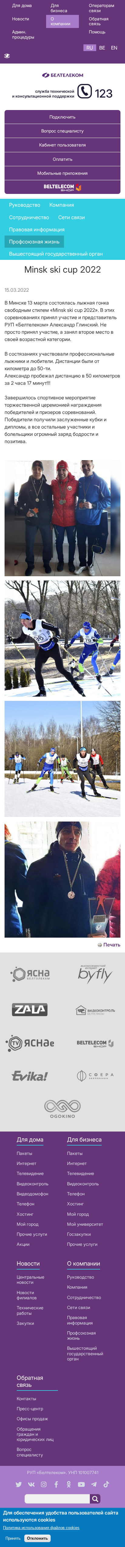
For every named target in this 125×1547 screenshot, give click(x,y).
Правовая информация (37, 229)
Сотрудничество (84, 1297)
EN (114, 48)
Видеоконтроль (33, 1183)
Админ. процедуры (23, 34)
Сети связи (78, 1307)
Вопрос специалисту (62, 130)
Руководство (24, 205)
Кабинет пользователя (62, 144)
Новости (20, 18)
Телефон (25, 1203)
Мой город (28, 1224)
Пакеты (24, 1153)
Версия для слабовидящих (7, 57)
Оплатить (63, 159)
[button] (62, 574)
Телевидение (30, 1173)
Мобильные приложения (62, 173)
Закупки (25, 1323)
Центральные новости (30, 1279)
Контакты (26, 1398)
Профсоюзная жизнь (34, 242)
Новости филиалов (27, 1295)
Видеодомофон (32, 1193)
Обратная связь (99, 21)
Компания (77, 1287)
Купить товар (62, 187)
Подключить (62, 116)
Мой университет (85, 1224)
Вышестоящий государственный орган (56, 254)
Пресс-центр (30, 1408)
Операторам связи (101, 8)
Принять (13, 1538)
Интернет (26, 1163)
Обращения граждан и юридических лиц (35, 1434)
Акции (23, 1244)
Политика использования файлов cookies (41, 1527)
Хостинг (25, 1214)
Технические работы (30, 1310)
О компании (60, 21)
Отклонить (37, 1538)
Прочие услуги (32, 1234)
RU (89, 48)
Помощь (97, 31)
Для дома (22, 5)
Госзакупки (79, 1234)
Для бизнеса (59, 8)
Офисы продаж (32, 1418)
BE (102, 48)
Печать (111, 945)
